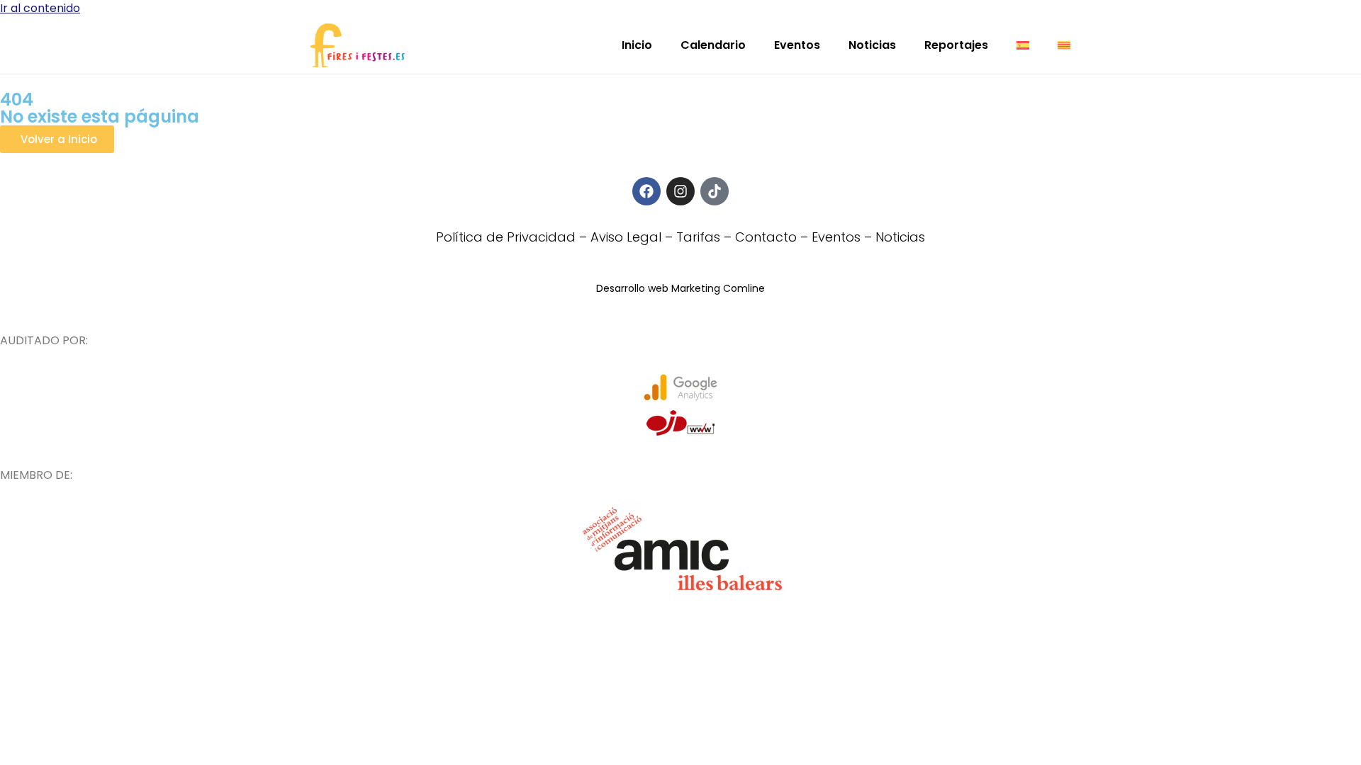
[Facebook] (646, 191)
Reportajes (956, 45)
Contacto (766, 237)
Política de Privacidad (506, 237)
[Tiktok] (714, 191)
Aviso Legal (625, 237)
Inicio (637, 45)
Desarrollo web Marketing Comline (680, 288)
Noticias (872, 45)
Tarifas (698, 237)
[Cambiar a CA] (1064, 45)
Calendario (713, 45)
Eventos (797, 45)
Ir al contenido (40, 8)
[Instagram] (680, 191)
